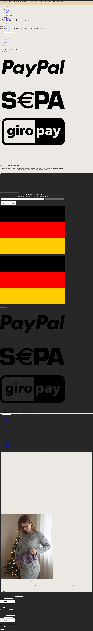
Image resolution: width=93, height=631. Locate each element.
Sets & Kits (7, 12)
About (3, 25)
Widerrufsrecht (5, 409)
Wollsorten (7, 26)
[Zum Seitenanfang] (0, 413)
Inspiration (4, 24)
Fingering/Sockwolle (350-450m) (11, 16)
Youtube (7, 31)
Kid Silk (7, 432)
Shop (3, 8)
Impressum (4, 410)
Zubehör (7, 11)
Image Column (7, 436)
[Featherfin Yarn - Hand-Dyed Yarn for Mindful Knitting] (6, 6)
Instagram (8, 444)
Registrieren (2, 629)
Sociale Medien (7, 443)
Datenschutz (4, 407)
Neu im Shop (8, 10)
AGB (3, 406)
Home (3, 7)
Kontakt (7, 442)
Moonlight (8, 433)
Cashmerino (8, 430)
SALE (7, 424)
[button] (8, 35)
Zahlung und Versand (6, 408)
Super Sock (8, 435)
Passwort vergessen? (4, 611)
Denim (7, 431)
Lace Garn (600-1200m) (9, 15)
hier (4, 26)
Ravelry (7, 446)
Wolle (7, 420)
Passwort (2, 598)
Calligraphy (7, 18)
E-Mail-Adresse (3, 615)
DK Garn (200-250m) (10, 427)
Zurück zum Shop (6, 42)
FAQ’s (7, 441)
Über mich (7, 27)
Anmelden (11, 609)
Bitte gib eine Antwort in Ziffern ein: (7, 605)
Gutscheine (7, 13)
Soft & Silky (8, 434)
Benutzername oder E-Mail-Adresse (7, 596)
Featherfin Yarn (7, 438)
